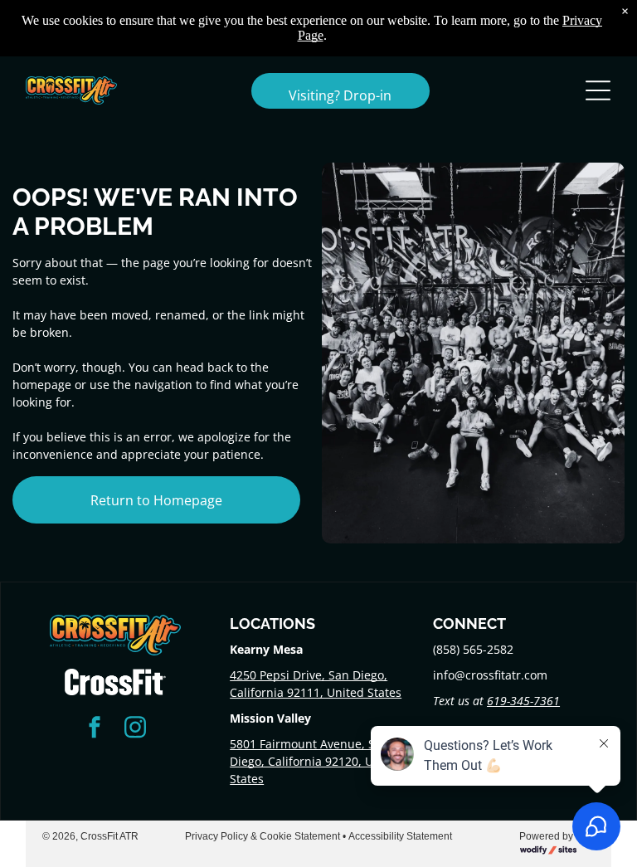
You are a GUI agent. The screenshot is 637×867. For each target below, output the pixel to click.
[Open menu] (598, 90)
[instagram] (135, 729)
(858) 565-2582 (473, 649)
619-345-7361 (523, 701)
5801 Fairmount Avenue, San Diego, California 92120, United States (316, 761)
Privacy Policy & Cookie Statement (262, 836)
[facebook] (94, 729)
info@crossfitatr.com (490, 675)
